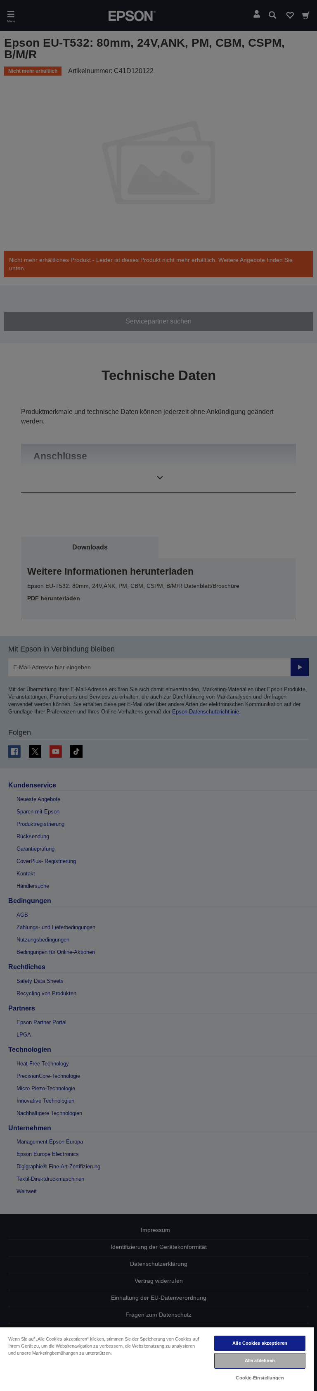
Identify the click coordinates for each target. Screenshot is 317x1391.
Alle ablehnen (260, 1360)
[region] (157, 1359)
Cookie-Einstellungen (260, 1377)
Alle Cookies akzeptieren (259, 1343)
